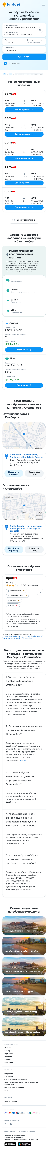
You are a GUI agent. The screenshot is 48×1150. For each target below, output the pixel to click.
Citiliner (29, 638)
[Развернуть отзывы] (40, 592)
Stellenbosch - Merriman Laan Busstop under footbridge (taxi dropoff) (26, 528)
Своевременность (16, 595)
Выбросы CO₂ (10, 341)
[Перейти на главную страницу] (11, 4)
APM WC (9, 583)
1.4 (26, 595)
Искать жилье (14, 63)
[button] (40, 30)
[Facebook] (12, 1123)
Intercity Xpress (24, 636)
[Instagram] (6, 1123)
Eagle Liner (35, 636)
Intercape (6, 636)
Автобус (13, 323)
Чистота (13, 600)
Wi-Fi (12, 605)
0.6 (17, 605)
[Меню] (43, 4)
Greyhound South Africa (16, 638)
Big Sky (14, 636)
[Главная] (4, 74)
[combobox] (24, 26)
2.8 (24, 590)
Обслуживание (15, 590)
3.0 (19, 600)
